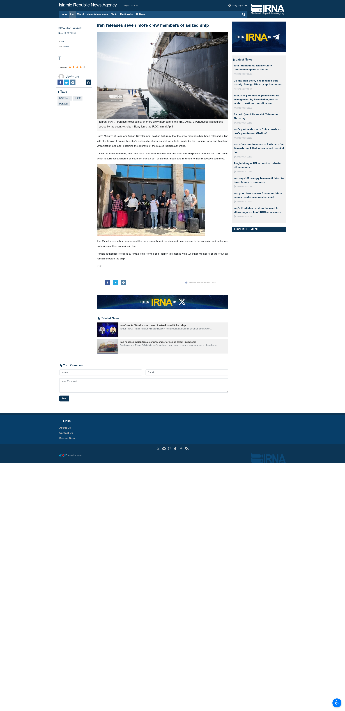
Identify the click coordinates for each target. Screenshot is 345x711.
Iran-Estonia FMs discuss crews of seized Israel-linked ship (153, 325)
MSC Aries (64, 98)
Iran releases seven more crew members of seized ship (153, 25)
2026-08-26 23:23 (244, 138)
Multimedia (126, 14)
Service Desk (67, 438)
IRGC (78, 98)
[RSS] (186, 448)
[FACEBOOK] (181, 448)
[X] (158, 448)
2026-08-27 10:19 (244, 89)
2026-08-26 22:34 (244, 172)
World (80, 14)
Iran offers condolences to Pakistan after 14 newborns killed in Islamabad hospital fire (259, 148)
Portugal (63, 103)
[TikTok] (175, 448)
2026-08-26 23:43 (244, 123)
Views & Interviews (97, 14)
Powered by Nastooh (75, 455)
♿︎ (337, 702)
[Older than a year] (107, 329)
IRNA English (88, 5)
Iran (72, 14)
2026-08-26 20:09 (244, 202)
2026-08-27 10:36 (244, 74)
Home (64, 14)
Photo (114, 14)
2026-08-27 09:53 (244, 108)
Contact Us (66, 432)
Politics (66, 47)
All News (140, 14)
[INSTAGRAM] (169, 448)
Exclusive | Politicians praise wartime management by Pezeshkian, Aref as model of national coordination (256, 99)
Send (64, 398)
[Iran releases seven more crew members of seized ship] (162, 75)
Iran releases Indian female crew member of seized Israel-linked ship (158, 342)
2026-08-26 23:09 (244, 157)
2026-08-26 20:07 (244, 216)
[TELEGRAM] (164, 448)
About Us (65, 427)
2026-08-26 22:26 (244, 186)
